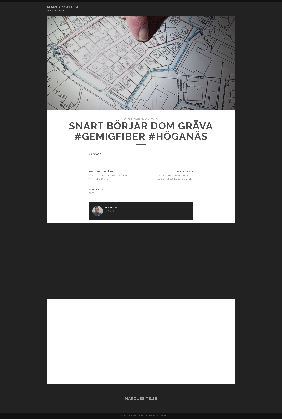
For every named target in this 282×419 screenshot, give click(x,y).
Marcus (109, 211)
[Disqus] (141, 260)
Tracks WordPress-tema (128, 416)
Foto (154, 118)
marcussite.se (63, 7)
